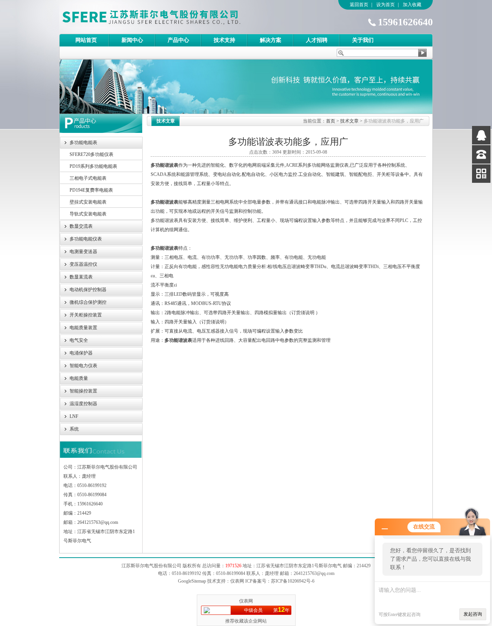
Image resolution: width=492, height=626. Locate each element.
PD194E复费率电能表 (91, 190)
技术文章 (349, 121)
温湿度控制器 (83, 403)
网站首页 (86, 40)
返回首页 (359, 4)
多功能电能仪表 (86, 239)
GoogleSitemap (192, 581)
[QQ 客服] (481, 135)
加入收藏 (412, 4)
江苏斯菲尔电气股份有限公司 (165, 17)
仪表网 (246, 601)
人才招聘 (316, 40)
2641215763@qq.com (314, 573)
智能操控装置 (83, 391)
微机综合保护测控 (88, 302)
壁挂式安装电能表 (88, 202)
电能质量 (79, 378)
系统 (74, 429)
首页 (330, 121)
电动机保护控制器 (88, 289)
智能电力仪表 (83, 365)
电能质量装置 (83, 327)
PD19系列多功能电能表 (93, 166)
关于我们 (363, 40)
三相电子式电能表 (88, 178)
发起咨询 (473, 614)
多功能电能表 (83, 142)
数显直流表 (81, 277)
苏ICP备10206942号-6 (292, 581)
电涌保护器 (81, 353)
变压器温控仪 (83, 264)
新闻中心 (132, 40)
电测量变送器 (83, 251)
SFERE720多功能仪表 (91, 154)
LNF (74, 416)
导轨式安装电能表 (88, 214)
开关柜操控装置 (86, 315)
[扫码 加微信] (481, 173)
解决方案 (270, 40)
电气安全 (79, 340)
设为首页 (385, 4)
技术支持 (224, 40)
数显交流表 (81, 226)
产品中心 (178, 40)
